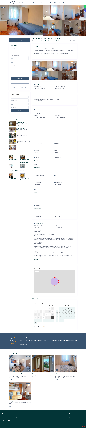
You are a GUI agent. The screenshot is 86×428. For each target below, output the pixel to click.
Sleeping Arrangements (39, 126)
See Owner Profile (23, 344)
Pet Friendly (40, 375)
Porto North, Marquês (20, 147)
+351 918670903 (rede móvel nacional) (52, 418)
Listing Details (37, 109)
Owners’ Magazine (69, 417)
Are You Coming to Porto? (25, 2)
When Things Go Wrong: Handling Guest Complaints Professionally (14, 179)
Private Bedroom (48, 40)
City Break (10, 376)
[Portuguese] (84, 426)
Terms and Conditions (39, 223)
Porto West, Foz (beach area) (62, 100)
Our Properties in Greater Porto (39, 2)
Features (37, 137)
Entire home (19, 403)
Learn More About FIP (7, 420)
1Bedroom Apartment (23, 376)
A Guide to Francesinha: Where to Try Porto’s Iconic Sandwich (25, 179)
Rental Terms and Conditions (66, 426)
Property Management (59, 2)
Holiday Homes (21, 402)
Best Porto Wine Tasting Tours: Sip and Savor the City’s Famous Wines (24, 161)
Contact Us (49, 2)
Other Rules (36, 259)
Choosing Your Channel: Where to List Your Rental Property (13, 170)
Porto (58, 99)
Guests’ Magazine (69, 415)
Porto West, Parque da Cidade (21, 141)
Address (36, 97)
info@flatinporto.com (49, 420)
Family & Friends (15, 402)
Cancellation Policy (37, 230)
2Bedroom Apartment (46, 375)
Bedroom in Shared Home (39, 40)
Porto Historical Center (20, 123)
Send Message (19, 78)
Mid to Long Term (59, 40)
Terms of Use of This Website (78, 426)
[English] (83, 426)
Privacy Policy (56, 426)
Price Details (37, 84)
